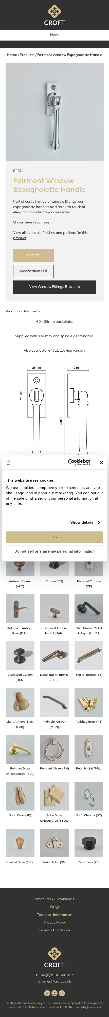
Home (12, 55)
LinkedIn (62, 993)
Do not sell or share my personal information (54, 551)
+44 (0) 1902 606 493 (56, 975)
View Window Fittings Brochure (54, 287)
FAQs (54, 907)
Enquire (33, 255)
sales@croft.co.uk (56, 982)
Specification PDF (33, 271)
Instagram (54, 993)
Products (27, 55)
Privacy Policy (54, 923)
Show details (81, 522)
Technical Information (54, 915)
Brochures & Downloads (54, 899)
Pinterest (47, 993)
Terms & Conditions (54, 930)
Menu (54, 35)
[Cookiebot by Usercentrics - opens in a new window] (68, 462)
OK (54, 537)
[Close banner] (101, 462)
